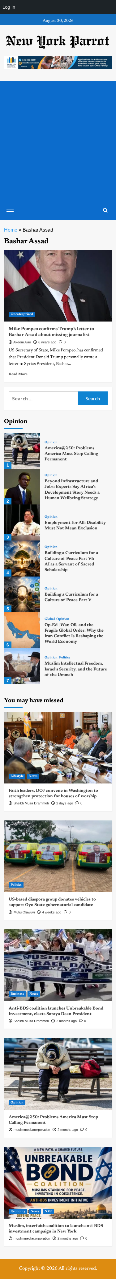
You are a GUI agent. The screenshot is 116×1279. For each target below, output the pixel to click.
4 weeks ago (51, 912)
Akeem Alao (22, 342)
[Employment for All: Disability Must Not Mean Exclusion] (22, 522)
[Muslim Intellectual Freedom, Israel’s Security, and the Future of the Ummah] (22, 666)
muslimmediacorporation (32, 1129)
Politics (64, 657)
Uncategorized (22, 314)
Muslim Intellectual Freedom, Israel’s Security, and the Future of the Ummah (76, 669)
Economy (18, 1211)
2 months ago (66, 1021)
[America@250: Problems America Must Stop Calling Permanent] (22, 451)
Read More (18, 374)
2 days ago (64, 803)
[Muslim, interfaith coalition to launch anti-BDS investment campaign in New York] (58, 1183)
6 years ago (47, 342)
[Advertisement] (58, 142)
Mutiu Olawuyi (24, 912)
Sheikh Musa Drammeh (31, 803)
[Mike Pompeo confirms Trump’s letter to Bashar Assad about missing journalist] (58, 286)
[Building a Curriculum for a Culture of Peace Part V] (22, 595)
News (33, 776)
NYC (48, 1211)
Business (17, 994)
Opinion (51, 442)
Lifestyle (17, 776)
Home (10, 230)
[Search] (105, 210)
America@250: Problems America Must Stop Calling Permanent (71, 454)
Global (50, 619)
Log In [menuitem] (8, 7)
